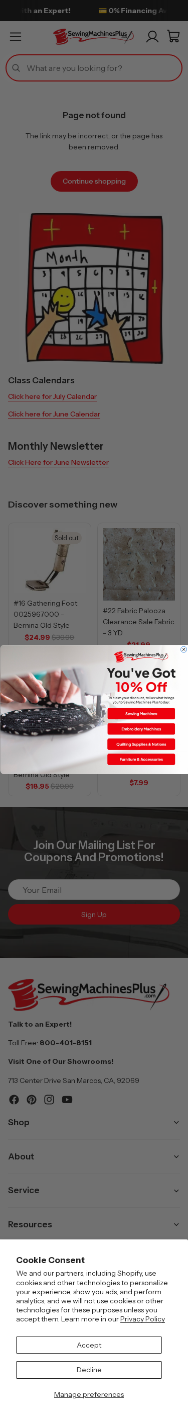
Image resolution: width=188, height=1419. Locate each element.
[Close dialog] (183, 649)
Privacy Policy (142, 1318)
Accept (89, 1345)
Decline (89, 1369)
